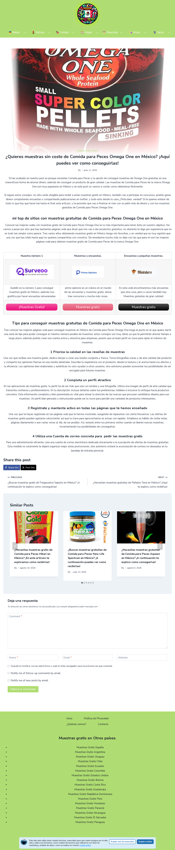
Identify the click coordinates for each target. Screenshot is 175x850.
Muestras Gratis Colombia (90, 771)
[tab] (82, 582)
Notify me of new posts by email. (30, 680)
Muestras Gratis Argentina (90, 752)
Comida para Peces (87, 151)
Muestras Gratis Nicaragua (90, 813)
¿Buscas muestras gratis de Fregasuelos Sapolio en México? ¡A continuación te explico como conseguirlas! (44, 482)
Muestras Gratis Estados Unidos (90, 775)
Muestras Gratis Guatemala (90, 789)
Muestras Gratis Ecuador (90, 766)
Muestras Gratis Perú (90, 799)
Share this (13, 467)
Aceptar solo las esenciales (122, 842)
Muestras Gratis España (90, 747)
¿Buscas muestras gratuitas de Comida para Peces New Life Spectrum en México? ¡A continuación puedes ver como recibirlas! (87, 558)
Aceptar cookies (145, 842)
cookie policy (85, 845)
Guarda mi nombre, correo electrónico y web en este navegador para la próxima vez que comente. (62, 666)
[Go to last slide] (15, 546)
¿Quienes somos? (76, 724)
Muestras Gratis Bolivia (90, 780)
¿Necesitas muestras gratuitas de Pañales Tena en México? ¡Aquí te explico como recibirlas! (130, 482)
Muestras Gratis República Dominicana (90, 794)
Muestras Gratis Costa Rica (90, 784)
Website (123, 657)
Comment (15, 616)
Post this (30, 467)
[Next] (160, 546)
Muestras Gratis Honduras (90, 803)
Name (13, 657)
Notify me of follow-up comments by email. (36, 673)
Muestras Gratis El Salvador (90, 817)
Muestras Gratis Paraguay (90, 822)
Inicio (69, 718)
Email (67, 657)
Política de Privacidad (96, 718)
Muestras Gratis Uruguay (90, 756)
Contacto (103, 724)
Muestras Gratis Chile (90, 761)
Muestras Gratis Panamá (90, 808)
